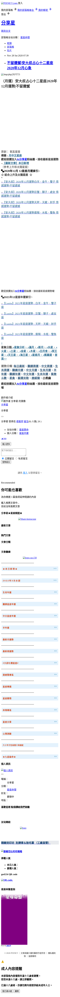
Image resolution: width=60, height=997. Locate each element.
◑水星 (49, 347)
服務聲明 (32, 956)
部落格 (10, 47)
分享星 (8, 22)
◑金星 (22, 351)
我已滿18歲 (7, 991)
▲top (3, 438)
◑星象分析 (19, 347)
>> (55, 568)
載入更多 (6, 444)
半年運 (6, 628)
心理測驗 (7, 734)
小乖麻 (47, 378)
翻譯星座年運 (9, 604)
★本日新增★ (10, 569)
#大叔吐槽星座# (10, 663)
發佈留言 (6, 462)
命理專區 (7, 710)
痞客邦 (19, 421)
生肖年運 (7, 592)
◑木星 (32, 351)
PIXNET (14, 953)
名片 (9, 50)
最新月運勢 (8, 639)
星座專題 (7, 686)
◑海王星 (23, 355)
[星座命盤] (14, 899)
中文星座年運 (9, 616)
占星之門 (8, 945)
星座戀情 (7, 698)
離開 (17, 991)
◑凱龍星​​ (47, 355)
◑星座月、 (37, 355)
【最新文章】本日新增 (16, 163)
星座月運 (24, 433)
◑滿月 (30, 347)
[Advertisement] (30, 118)
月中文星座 (15, 155)
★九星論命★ (9, 757)
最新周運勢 (8, 651)
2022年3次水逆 (12, 580)
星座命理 (25, 37)
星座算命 (24, 429)
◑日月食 (43, 351)
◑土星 (12, 351)
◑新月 (40, 347)
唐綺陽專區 (8, 675)
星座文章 (7, 722)
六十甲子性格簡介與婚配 (13, 745)
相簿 (9, 43)
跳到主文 (5, 31)
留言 (26, 421)
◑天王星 (11, 355)
